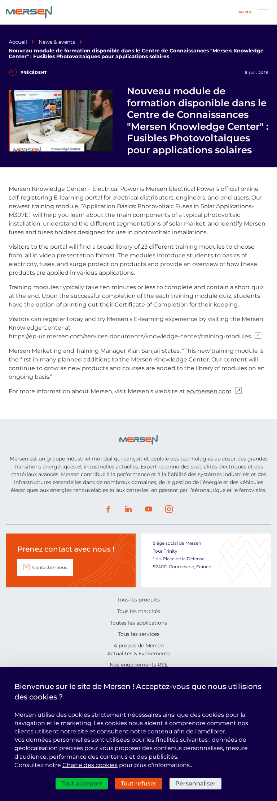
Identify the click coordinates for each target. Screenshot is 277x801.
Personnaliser (195, 783)
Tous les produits (138, 599)
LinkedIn (128, 509)
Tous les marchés (138, 611)
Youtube (148, 509)
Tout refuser (139, 783)
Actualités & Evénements (138, 653)
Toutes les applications (138, 623)
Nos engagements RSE (139, 664)
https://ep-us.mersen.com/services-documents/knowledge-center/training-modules (130, 336)
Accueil (18, 42)
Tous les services (138, 634)
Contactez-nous (49, 567)
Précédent (34, 72)
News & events (57, 42)
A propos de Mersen (139, 645)
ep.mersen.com (209, 391)
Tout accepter (81, 783)
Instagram (169, 509)
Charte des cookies (90, 765)
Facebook (108, 509)
